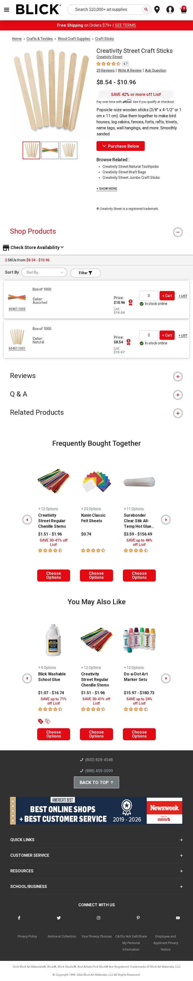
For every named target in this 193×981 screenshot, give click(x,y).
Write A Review (130, 70)
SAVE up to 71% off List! (54, 701)
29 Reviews (105, 70)
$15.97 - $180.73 (139, 692)
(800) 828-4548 (99, 759)
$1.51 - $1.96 (50, 534)
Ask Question (155, 70)
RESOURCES (21, 871)
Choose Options (53, 575)
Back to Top (94, 782)
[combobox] (44, 272)
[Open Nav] (6, 10)
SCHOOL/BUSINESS (28, 886)
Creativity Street (109, 57)
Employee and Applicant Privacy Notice (165, 942)
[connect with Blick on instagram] (98, 921)
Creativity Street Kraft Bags (124, 172)
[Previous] (27, 520)
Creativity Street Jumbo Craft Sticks (131, 178)
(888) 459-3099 (99, 770)
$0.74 (86, 534)
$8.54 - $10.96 (116, 82)
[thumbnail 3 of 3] (68, 150)
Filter (83, 273)
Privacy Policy (27, 936)
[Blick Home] (38, 9)
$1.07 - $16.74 (51, 692)
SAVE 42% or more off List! (136, 94)
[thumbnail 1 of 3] (31, 150)
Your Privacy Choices (97, 936)
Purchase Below (123, 146)
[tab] (96, 231)
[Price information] (130, 303)
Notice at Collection (62, 936)
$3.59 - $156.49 (138, 534)
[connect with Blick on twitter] (59, 921)
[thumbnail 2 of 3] (50, 150)
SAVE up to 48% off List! (139, 542)
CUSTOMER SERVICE (29, 855)
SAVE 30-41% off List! (54, 542)
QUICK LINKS (22, 839)
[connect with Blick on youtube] (178, 921)
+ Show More (106, 188)
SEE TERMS (125, 25)
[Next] (166, 520)
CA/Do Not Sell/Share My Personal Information (131, 942)
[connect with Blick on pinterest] (138, 921)
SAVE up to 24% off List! (139, 701)
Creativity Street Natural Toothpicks (131, 167)
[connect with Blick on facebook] (19, 921)
